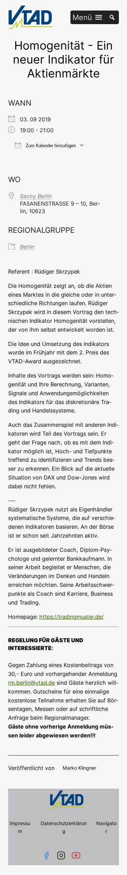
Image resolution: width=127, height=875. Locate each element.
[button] (82, 17)
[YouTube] (77, 855)
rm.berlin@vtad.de (31, 682)
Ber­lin (27, 246)
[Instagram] (61, 855)
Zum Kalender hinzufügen (50, 145)
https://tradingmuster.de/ (71, 616)
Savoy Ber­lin (36, 196)
